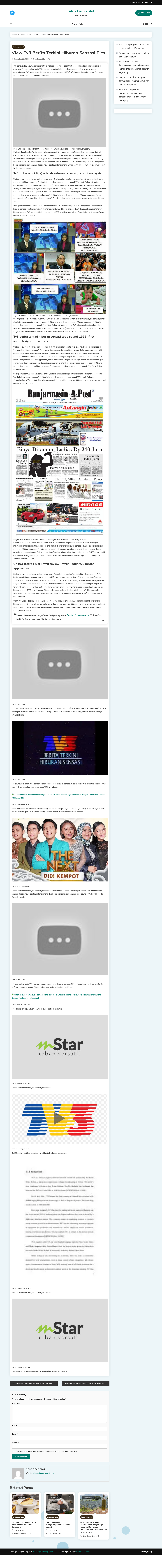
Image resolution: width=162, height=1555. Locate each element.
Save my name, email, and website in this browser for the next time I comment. (47, 1451)
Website (15, 1443)
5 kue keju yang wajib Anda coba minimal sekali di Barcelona (24, 1524)
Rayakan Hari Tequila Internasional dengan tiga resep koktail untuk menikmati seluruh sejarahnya (93, 1526)
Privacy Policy (78, 24)
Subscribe (145, 13)
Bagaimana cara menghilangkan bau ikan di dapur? (58, 1524)
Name (15, 1425)
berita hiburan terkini (78, 615)
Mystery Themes (82, 1552)
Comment (16, 1403)
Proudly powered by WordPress (45, 1552)
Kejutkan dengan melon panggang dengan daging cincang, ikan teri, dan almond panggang (132, 95)
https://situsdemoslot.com (43, 1473)
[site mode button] (145, 24)
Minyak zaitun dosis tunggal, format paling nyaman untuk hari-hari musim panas (134, 81)
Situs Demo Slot (81, 11)
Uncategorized (18, 47)
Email (15, 1434)
